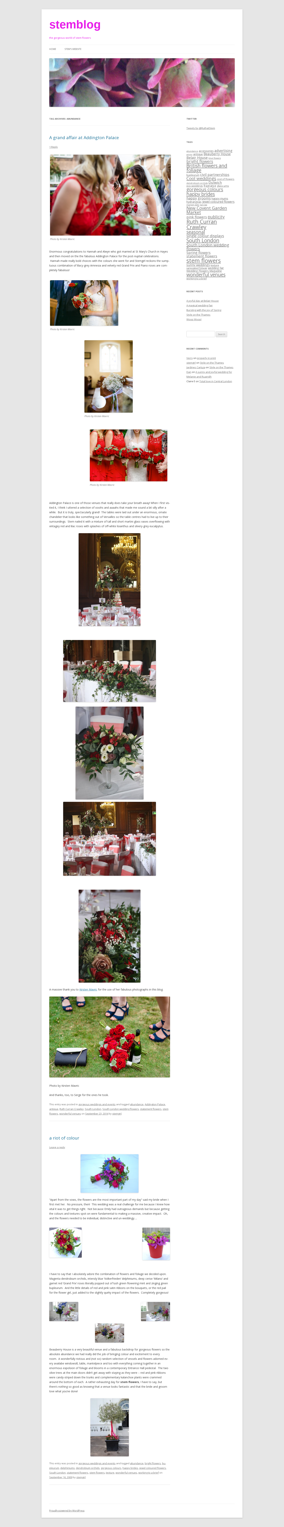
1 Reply (53, 147)
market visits (192, 204)
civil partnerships (214, 174)
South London (93, 1109)
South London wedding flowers (120, 1109)
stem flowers (97, 1472)
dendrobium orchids (88, 1468)
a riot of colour (64, 1138)
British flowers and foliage (206, 168)
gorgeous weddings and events (97, 1104)
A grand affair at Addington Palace (84, 137)
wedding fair (216, 268)
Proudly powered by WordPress (66, 1510)
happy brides (130, 1468)
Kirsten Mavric (88, 989)
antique (53, 1109)
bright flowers (153, 1463)
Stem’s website (73, 49)
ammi (189, 154)
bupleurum (192, 175)
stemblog (75, 24)
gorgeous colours (111, 1468)
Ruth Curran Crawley (72, 1109)
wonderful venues (70, 1113)
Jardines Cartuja (195, 367)
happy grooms (198, 198)
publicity (216, 216)
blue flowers (214, 158)
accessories (206, 151)
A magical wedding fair (199, 305)
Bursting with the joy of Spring (203, 310)
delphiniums (67, 1468)
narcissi (203, 204)
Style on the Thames (198, 314)
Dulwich (215, 182)
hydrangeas (194, 202)
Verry (189, 358)
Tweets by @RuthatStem (200, 128)
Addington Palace (155, 1104)
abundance (137, 1104)
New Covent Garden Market (206, 210)
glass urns (223, 186)
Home (52, 49)
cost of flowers (225, 179)
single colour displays (205, 235)
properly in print (206, 358)
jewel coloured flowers (152, 1468)
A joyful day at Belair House (202, 300)
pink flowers (196, 217)
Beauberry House (217, 154)
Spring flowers (198, 252)
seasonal (195, 232)
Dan (188, 372)
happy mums (220, 198)
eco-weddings (194, 186)
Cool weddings (201, 178)
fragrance (210, 186)
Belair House (197, 157)
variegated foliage (196, 268)
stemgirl (117, 1113)
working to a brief (148, 1472)
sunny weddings (198, 265)
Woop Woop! (194, 319)
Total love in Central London (215, 381)
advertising (223, 150)
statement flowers (151, 1109)
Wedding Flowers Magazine (204, 271)
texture (110, 1472)
